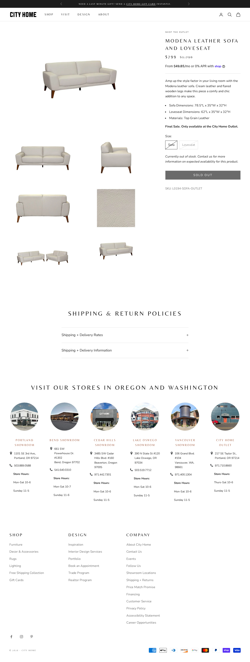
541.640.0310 (62, 470)
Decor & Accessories (23, 552)
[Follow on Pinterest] (32, 637)
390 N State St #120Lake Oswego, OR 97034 (147, 458)
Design (84, 14)
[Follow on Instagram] (21, 637)
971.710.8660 (223, 465)
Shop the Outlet (177, 32)
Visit (65, 14)
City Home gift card (141, 4)
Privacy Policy (136, 608)
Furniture (15, 545)
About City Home (138, 545)
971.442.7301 (102, 474)
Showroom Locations (141, 573)
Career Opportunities (141, 622)
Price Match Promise (140, 587)
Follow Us (133, 566)
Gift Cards (16, 580)
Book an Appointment (83, 566)
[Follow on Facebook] (11, 637)
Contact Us (134, 552)
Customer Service (139, 601)
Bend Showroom (65, 440)
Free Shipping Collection (26, 573)
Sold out (202, 175)
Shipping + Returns (140, 580)
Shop (49, 14)
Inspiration (75, 545)
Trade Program (78, 573)
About (103, 14)
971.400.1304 (183, 474)
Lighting (15, 566)
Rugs (13, 559)
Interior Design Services (85, 552)
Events (131, 559)
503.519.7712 (143, 470)
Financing (133, 594)
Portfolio (74, 559)
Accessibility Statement (143, 615)
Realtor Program (80, 580)
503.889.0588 (22, 465)
